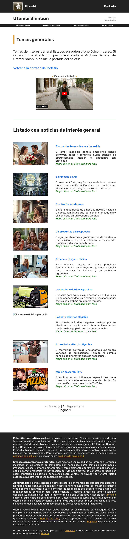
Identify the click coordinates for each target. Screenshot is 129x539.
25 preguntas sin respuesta (73, 231)
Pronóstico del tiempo (51, 25)
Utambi (30, 6)
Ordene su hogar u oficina (71, 259)
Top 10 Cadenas (107, 25)
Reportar (92, 521)
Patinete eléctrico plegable (72, 316)
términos (111, 494)
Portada (110, 6)
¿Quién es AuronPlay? (69, 371)
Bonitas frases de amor (70, 204)
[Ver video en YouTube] (64, 108)
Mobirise (70, 530)
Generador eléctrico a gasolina (74, 289)
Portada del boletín (23, 25)
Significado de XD (66, 176)
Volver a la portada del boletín (35, 68)
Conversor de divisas (80, 25)
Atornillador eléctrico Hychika (74, 344)
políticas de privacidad (71, 455)
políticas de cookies (24, 455)
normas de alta (49, 518)
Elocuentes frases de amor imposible (78, 146)
